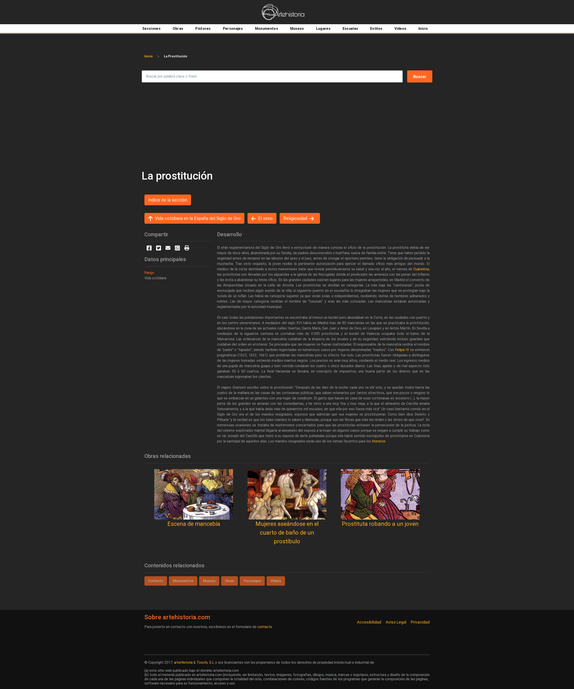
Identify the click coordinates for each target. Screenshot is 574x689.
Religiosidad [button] (295, 218)
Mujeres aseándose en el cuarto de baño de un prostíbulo (287, 532)
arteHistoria (183, 662)
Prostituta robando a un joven (380, 523)
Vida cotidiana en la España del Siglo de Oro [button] (198, 218)
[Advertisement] (287, 126)
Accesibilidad (369, 622)
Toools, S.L (205, 662)
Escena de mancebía (193, 523)
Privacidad (420, 622)
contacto (264, 627)
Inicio (148, 56)
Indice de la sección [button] (167, 200)
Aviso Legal (396, 622)
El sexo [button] (265, 218)
